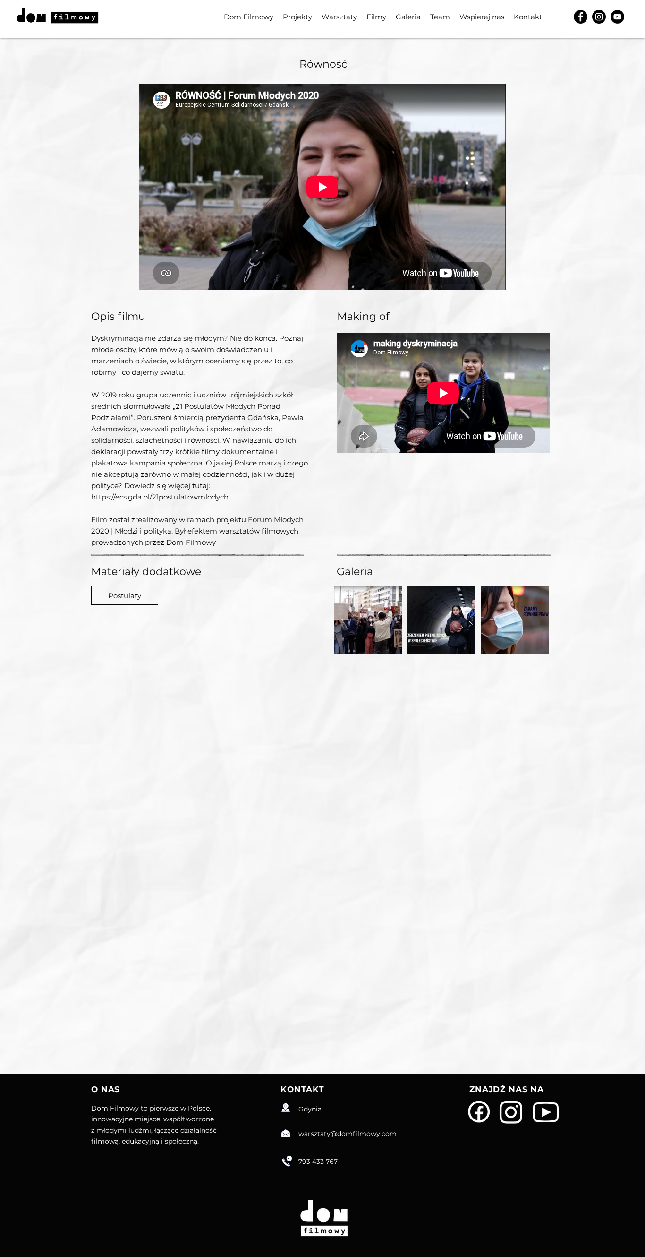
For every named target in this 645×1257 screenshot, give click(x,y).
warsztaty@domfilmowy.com (347, 1133)
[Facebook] (580, 17)
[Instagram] (599, 17)
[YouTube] (617, 17)
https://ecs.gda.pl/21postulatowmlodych (160, 496)
